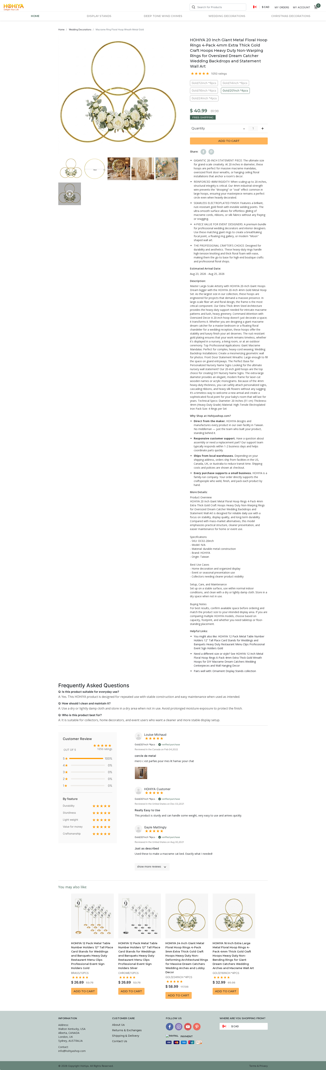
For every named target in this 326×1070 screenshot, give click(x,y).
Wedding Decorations (226, 16)
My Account (301, 7)
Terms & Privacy (258, 1065)
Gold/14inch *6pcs (235, 83)
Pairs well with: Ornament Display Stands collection (225, 671)
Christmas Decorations (290, 16)
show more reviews (149, 866)
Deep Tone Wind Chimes (163, 16)
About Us (118, 1024)
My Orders (282, 7)
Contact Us (119, 1041)
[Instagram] (178, 1026)
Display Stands (99, 16)
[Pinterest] (197, 1026)
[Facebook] (169, 1026)
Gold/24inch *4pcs (204, 98)
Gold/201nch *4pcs (235, 90)
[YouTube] (187, 1026)
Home (35, 16)
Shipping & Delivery (125, 1035)
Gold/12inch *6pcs (204, 83)
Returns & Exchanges (127, 1030)
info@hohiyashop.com (72, 1051)
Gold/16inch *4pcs (204, 90)
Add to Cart (229, 141)
